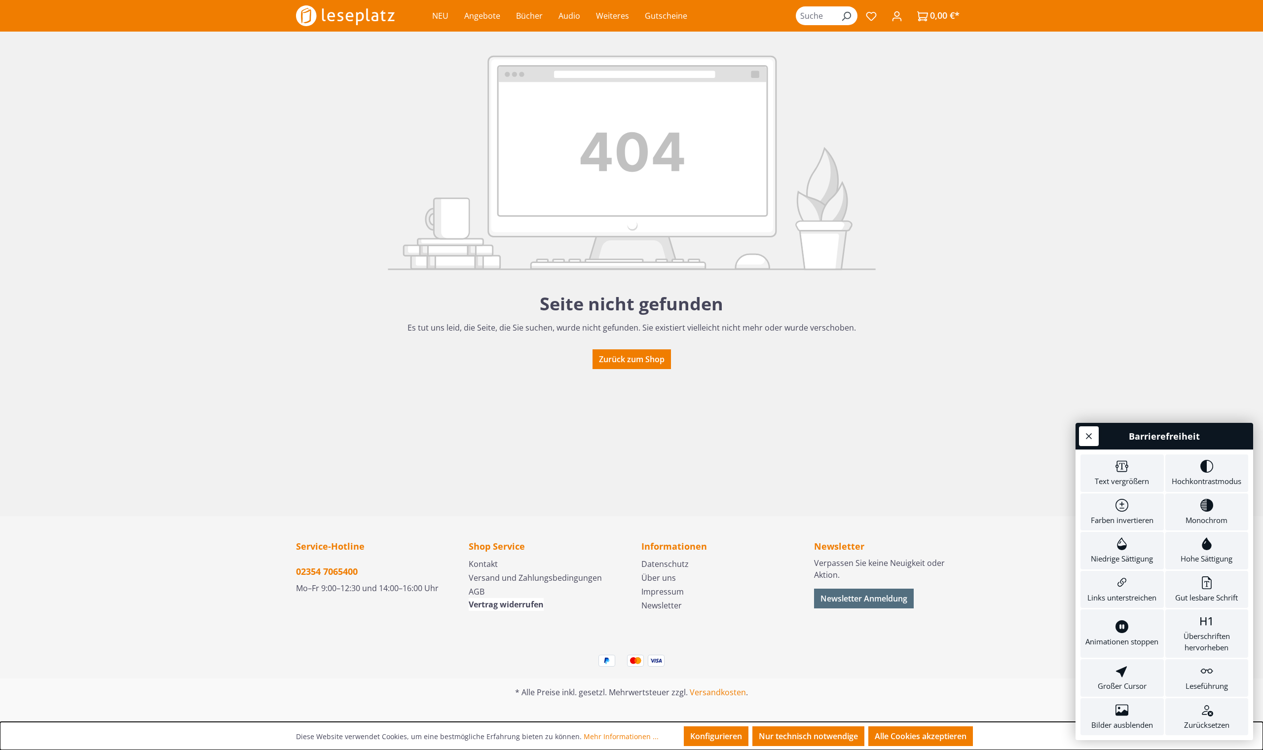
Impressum (662, 591)
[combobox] (815, 15)
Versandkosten (718, 692)
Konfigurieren (716, 736)
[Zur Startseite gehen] (345, 15)
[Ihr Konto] (897, 16)
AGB (476, 591)
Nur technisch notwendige (808, 736)
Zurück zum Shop (632, 359)
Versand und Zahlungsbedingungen (535, 577)
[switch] (1122, 473)
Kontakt (483, 564)
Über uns (658, 577)
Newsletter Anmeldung (863, 598)
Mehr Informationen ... (621, 736)
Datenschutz (665, 564)
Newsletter (661, 605)
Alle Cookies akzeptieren (920, 736)
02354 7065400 (327, 571)
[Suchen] (846, 15)
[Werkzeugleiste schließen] (1089, 436)
